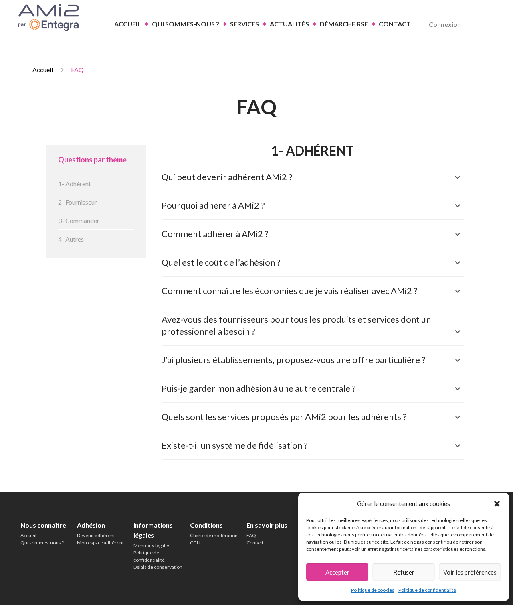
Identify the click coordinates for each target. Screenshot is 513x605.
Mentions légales (151, 545)
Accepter (337, 572)
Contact (254, 543)
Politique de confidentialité (427, 590)
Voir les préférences (470, 572)
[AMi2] (47, 17)
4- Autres (71, 239)
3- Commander (78, 220)
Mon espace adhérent (100, 543)
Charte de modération (214, 535)
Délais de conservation (157, 567)
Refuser (403, 572)
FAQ (251, 535)
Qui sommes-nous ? (42, 543)
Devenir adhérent (96, 535)
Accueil (42, 69)
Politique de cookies (372, 590)
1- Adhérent (74, 183)
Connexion (445, 24)
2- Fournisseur (77, 202)
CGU (195, 543)
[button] (497, 504)
